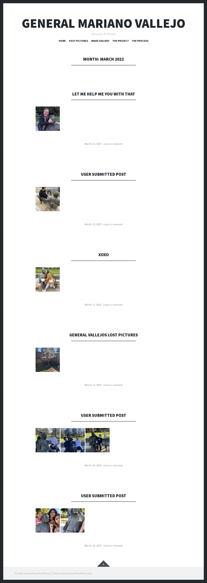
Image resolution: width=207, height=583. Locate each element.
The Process (140, 40)
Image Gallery (100, 40)
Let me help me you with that (103, 94)
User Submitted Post (103, 174)
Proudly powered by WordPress (32, 573)
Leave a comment (113, 144)
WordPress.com (83, 573)
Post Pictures (78, 40)
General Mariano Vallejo (103, 23)
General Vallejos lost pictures (103, 335)
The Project (120, 40)
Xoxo (103, 254)
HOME (62, 40)
